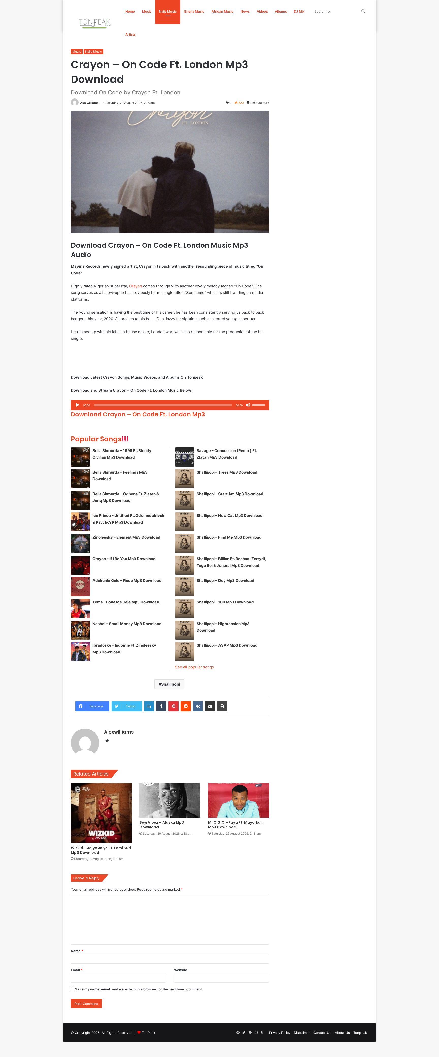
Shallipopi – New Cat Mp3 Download (230, 515)
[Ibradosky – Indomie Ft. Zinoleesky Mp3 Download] (80, 651)
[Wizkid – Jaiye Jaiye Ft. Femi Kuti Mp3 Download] (101, 813)
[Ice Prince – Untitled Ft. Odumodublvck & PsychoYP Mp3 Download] (80, 521)
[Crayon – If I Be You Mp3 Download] (80, 565)
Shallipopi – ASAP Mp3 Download (227, 645)
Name (77, 951)
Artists (130, 34)
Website (180, 970)
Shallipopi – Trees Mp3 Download (227, 472)
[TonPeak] (95, 23)
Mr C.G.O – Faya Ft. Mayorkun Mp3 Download (235, 825)
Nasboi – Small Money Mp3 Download (127, 623)
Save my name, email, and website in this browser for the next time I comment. (139, 989)
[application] (170, 405)
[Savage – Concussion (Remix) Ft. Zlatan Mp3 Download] (184, 457)
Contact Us (322, 1033)
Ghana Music (194, 11)
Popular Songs (100, 439)
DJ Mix (299, 11)
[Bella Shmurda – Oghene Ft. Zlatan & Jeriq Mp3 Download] (80, 500)
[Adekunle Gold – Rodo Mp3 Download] (80, 586)
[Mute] (248, 405)
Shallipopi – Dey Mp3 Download (225, 580)
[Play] (77, 405)
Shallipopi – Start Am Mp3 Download (230, 493)
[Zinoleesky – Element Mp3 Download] (80, 543)
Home (130, 11)
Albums (281, 11)
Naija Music (168, 11)
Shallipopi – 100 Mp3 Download (225, 602)
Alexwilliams (89, 103)
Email (77, 970)
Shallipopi (170, 684)
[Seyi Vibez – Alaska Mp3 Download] (169, 800)
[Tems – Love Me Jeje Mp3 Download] (80, 608)
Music (147, 11)
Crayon (135, 286)
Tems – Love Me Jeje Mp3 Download (125, 602)
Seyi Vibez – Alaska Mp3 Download (161, 825)
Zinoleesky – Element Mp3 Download (126, 537)
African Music (222, 11)
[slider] (259, 404)
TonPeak (148, 1033)
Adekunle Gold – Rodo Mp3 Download (127, 580)
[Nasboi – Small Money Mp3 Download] (80, 630)
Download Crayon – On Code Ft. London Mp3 (138, 414)
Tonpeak (360, 1033)
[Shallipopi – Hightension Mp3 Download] (184, 630)
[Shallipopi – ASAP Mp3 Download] (184, 651)
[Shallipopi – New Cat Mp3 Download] (184, 521)
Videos (262, 11)
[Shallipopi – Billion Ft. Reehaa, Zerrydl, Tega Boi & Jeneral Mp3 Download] (184, 565)
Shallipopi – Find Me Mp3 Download (229, 537)
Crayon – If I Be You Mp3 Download (124, 558)
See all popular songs (194, 667)
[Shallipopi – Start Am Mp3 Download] (184, 500)
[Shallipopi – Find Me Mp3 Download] (184, 543)
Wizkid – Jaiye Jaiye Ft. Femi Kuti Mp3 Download (101, 850)
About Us (342, 1033)
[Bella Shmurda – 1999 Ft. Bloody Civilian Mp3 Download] (80, 457)
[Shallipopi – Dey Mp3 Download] (184, 586)
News (245, 11)
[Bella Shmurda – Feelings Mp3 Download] (80, 478)
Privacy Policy (279, 1033)
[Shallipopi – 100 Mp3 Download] (184, 608)
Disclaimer (302, 1033)
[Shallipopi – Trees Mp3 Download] (184, 478)
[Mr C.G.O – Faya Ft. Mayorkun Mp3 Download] (238, 800)
